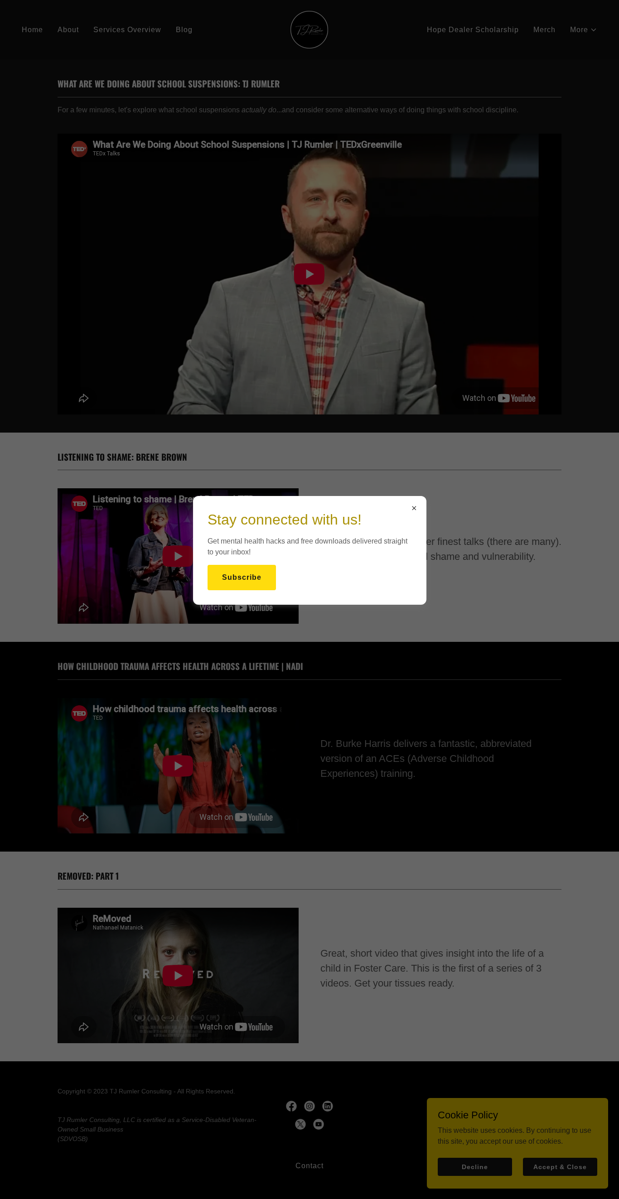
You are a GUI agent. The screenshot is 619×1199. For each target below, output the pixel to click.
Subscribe (241, 577)
